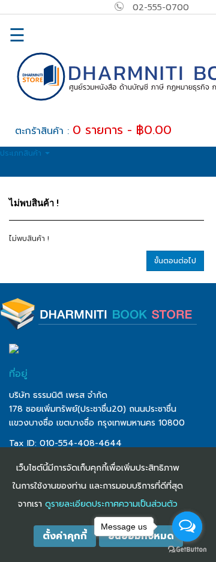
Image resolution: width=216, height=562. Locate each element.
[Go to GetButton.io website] (187, 550)
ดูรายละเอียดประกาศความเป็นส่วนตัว (111, 504)
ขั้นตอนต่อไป (175, 260)
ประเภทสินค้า (22, 153)
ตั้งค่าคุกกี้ (65, 536)
